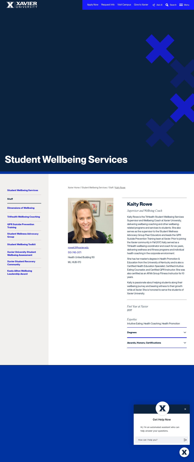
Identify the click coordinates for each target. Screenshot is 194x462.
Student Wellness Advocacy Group (22, 235)
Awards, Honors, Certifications (144, 342)
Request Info (108, 4)
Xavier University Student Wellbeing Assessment (21, 253)
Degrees (132, 332)
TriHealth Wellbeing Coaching (23, 216)
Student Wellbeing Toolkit (21, 244)
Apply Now (92, 4)
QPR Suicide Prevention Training (20, 226)
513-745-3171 (74, 252)
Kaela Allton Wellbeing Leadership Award (19, 272)
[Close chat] (185, 409)
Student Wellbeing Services (66, 159)
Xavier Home (74, 187)
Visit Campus (124, 4)
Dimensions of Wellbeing (20, 207)
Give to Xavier (141, 4)
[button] (161, 439)
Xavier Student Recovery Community (21, 263)
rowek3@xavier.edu (78, 247)
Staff (10, 198)
